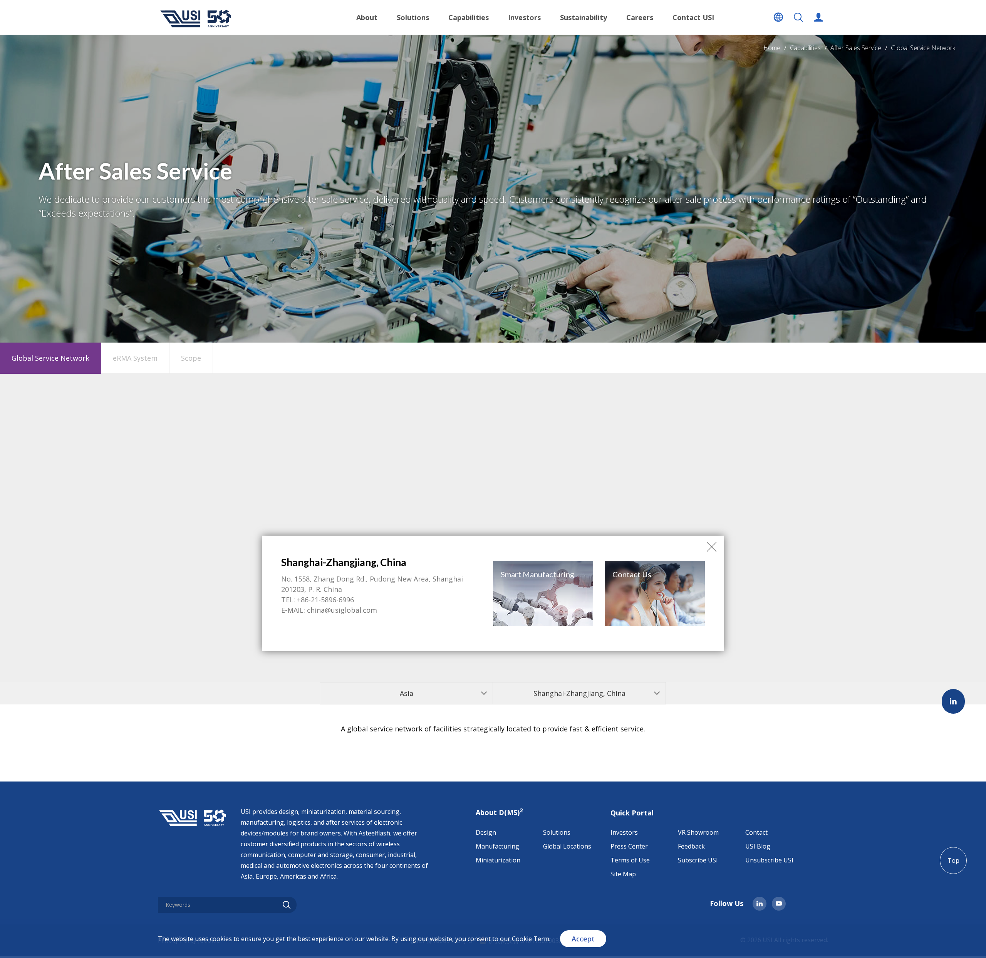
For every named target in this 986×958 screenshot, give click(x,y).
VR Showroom (698, 832)
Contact (756, 832)
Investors (624, 832)
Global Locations (567, 846)
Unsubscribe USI (769, 860)
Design (486, 832)
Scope (191, 358)
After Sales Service (855, 48)
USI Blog (757, 846)
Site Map (623, 874)
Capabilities (805, 48)
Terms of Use (630, 860)
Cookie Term (530, 938)
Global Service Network (923, 48)
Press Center (629, 846)
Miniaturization (498, 860)
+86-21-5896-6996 (325, 599)
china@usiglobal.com (342, 610)
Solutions (556, 832)
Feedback (691, 846)
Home (771, 48)
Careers (639, 17)
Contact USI (693, 17)
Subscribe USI (698, 860)
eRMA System (135, 358)
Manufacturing (497, 846)
